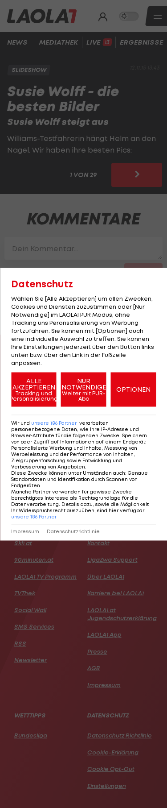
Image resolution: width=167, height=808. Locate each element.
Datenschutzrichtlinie (73, 531)
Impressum (25, 531)
